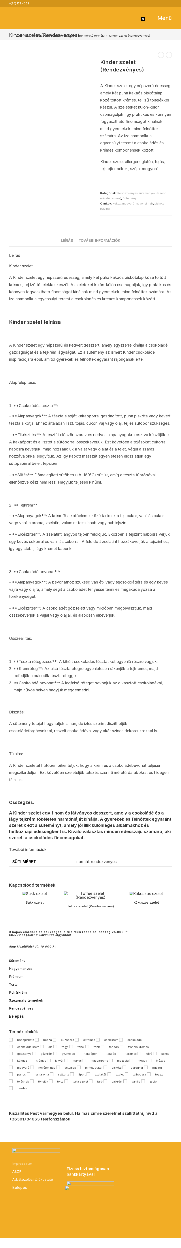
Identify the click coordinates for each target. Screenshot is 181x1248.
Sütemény (129, 198)
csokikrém (111, 1040)
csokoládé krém (28, 1047)
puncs (21, 1074)
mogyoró (128, 203)
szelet (120, 1074)
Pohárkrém (18, 992)
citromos (89, 1040)
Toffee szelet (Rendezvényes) (90, 906)
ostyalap (70, 1067)
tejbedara (139, 1074)
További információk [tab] (99, 240)
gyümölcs (68, 1053)
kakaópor (90, 1053)
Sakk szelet (35, 902)
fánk (97, 1047)
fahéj (81, 1047)
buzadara (67, 1040)
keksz (117, 203)
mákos (77, 1060)
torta (60, 1081)
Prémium (16, 976)
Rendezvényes (21, 1008)
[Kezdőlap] (10, 35)
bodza (47, 1040)
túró (100, 1081)
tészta (159, 1074)
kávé (149, 1053)
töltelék (43, 1081)
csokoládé (134, 1040)
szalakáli (101, 1074)
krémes (41, 1060)
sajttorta (63, 1074)
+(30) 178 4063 (19, 3)
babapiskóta (25, 1040)
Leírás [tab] (67, 240)
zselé (153, 1081)
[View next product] (169, 55)
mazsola (123, 1060)
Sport (82, 1074)
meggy (142, 1060)
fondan (114, 1047)
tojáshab (23, 1081)
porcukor (137, 1067)
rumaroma (42, 1074)
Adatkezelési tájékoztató (32, 1179)
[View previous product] (161, 55)
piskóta (159, 203)
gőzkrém (47, 1053)
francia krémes (138, 1047)
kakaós (111, 1053)
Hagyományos (20, 968)
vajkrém (117, 1081)
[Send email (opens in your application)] (169, 3)
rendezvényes (104, 861)
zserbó (22, 1088)
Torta (13, 984)
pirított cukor (94, 1067)
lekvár (59, 1060)
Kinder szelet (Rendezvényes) (129, 35)
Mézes (160, 1060)
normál (82, 861)
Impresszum (22, 1164)
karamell (131, 1053)
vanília (136, 1081)
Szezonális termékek (26, 1000)
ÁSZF (16, 1171)
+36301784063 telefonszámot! (39, 1119)
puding (105, 208)
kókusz (22, 1060)
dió (50, 1047)
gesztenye (24, 1053)
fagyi (65, 1047)
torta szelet (80, 1081)
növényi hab (144, 203)
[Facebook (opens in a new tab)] (164, 3)
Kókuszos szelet (146, 902)
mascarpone (99, 1060)
